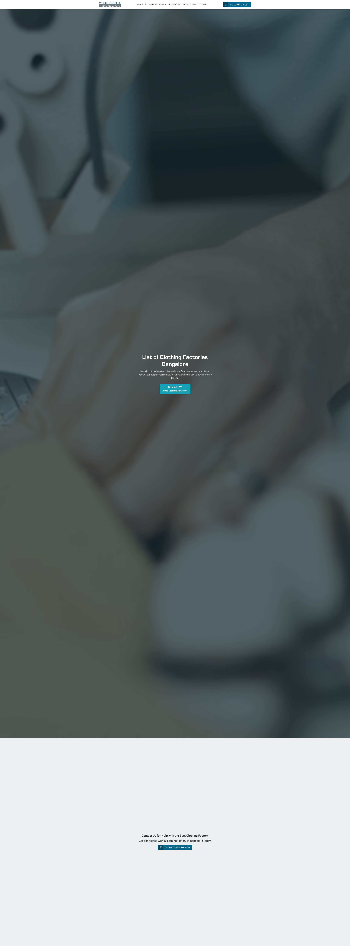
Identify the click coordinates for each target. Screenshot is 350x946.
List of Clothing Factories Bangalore (175, 360)
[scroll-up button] (345, 941)
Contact (203, 4)
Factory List (189, 4)
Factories (174, 4)
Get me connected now (177, 847)
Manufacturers (158, 4)
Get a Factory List (239, 4)
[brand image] (110, 4)
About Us (141, 4)
